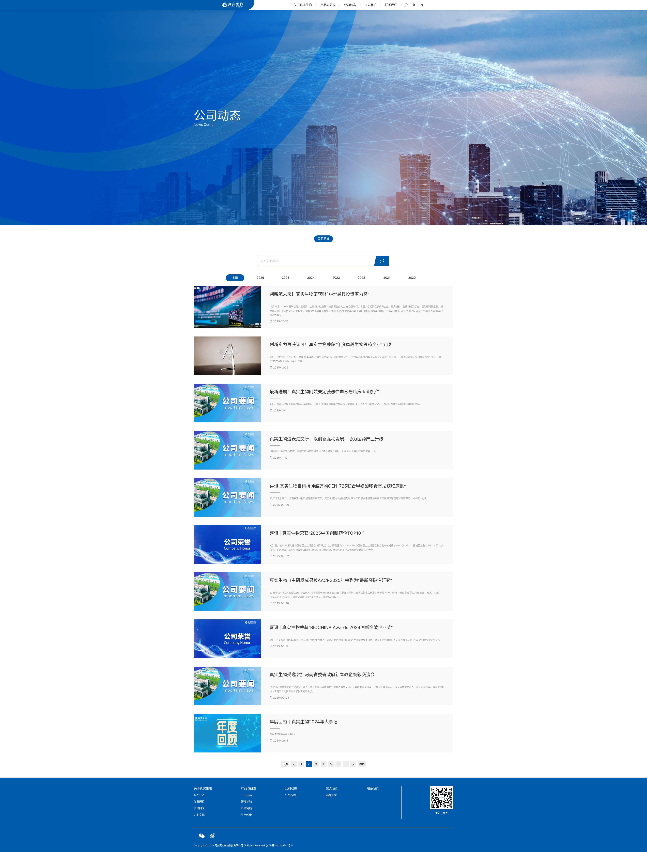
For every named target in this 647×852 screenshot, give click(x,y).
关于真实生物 (303, 5)
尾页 (362, 764)
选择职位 (331, 795)
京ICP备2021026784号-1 (279, 845)
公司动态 (350, 5)
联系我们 (391, 5)
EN (421, 5)
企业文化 (199, 814)
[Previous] (294, 764)
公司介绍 (199, 795)
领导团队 (199, 808)
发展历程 (199, 801)
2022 (361, 277)
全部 (235, 277)
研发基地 (246, 801)
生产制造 (246, 814)
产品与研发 (327, 5)
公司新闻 (323, 238)
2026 (260, 277)
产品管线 (246, 808)
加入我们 (370, 5)
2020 (412, 277)
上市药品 (246, 795)
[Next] (353, 764)
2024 (311, 277)
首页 (285, 764)
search (381, 261)
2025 (285, 277)
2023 (336, 277)
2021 (386, 277)
